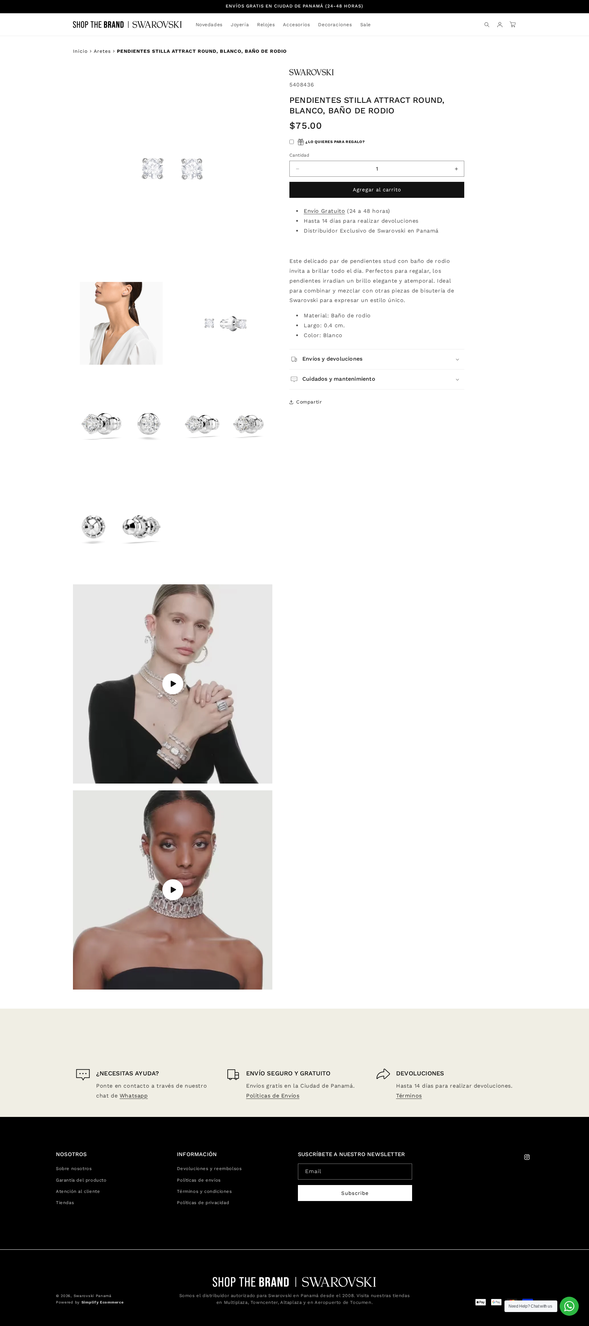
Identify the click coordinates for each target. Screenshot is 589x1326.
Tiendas (65, 1202)
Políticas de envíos (199, 1180)
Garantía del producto (81, 1180)
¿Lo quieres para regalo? (335, 142)
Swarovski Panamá (92, 1296)
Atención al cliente (78, 1191)
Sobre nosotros (74, 1168)
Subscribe (355, 1193)
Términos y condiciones (204, 1191)
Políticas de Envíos (272, 1095)
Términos (409, 1095)
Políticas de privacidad (203, 1202)
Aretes (102, 51)
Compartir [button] (309, 402)
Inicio (80, 51)
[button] (240, 24)
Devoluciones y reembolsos (209, 1168)
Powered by (89, 1302)
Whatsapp (134, 1095)
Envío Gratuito (324, 211)
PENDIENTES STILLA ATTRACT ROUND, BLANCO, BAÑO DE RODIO (202, 51)
